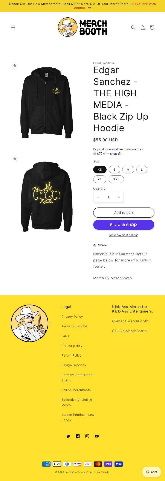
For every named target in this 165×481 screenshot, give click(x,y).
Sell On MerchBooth (129, 331)
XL (100, 179)
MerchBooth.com (76, 472)
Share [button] (102, 245)
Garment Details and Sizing (76, 377)
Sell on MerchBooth (76, 390)
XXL (116, 179)
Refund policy (71, 345)
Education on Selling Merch (76, 402)
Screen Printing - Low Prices (78, 417)
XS (100, 169)
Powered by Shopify (98, 472)
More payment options (123, 235)
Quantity (99, 188)
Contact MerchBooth (130, 321)
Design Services (73, 365)
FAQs (65, 336)
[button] (13, 27)
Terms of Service (74, 326)
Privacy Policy (72, 316)
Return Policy (71, 355)
